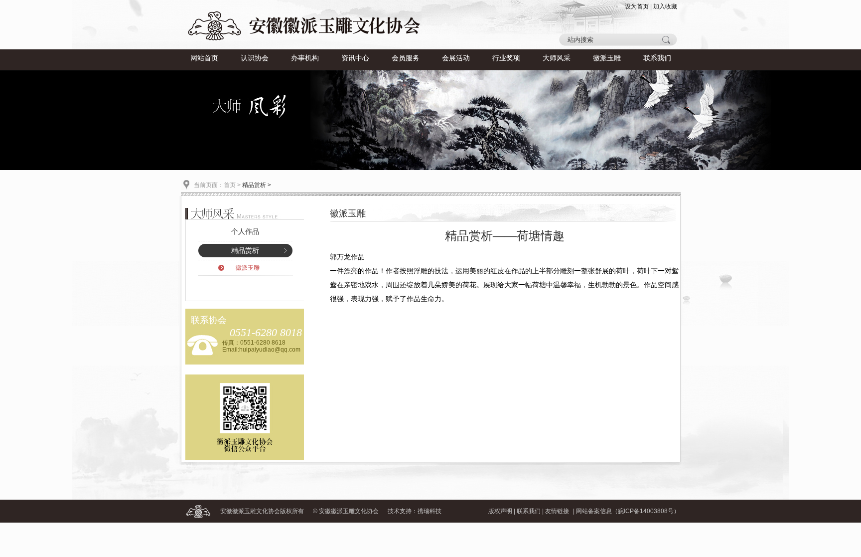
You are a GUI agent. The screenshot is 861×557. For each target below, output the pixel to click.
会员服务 (406, 58)
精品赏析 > (256, 185)
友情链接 (557, 511)
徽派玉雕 (607, 58)
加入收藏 (665, 6)
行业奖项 (506, 58)
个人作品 (245, 231)
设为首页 (637, 6)
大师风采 (557, 58)
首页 (230, 185)
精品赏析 (245, 250)
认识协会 (255, 58)
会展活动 (456, 58)
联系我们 (657, 58)
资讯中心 (355, 58)
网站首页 (204, 58)
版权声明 (500, 511)
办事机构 (305, 58)
